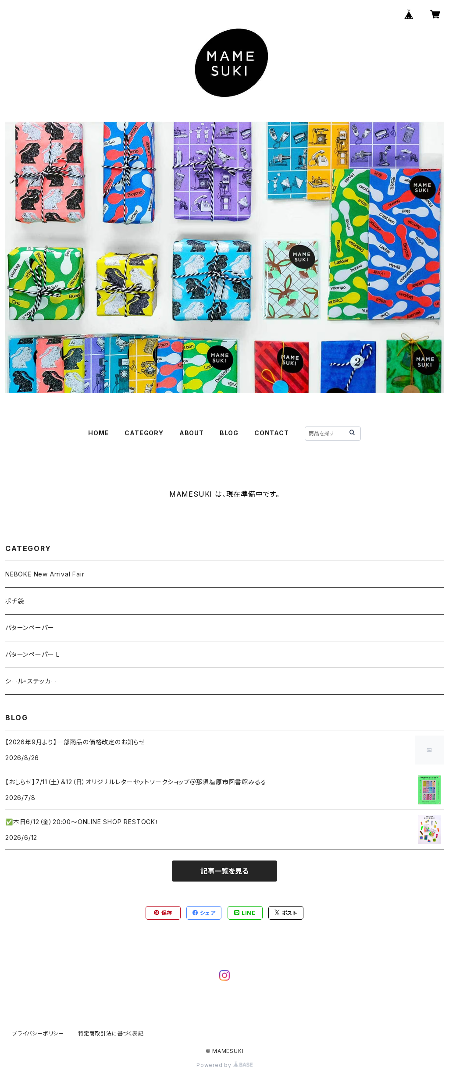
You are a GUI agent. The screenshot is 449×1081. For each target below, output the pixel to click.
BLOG (229, 433)
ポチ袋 (14, 601)
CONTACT (271, 433)
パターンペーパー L (32, 654)
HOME (98, 433)
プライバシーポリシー (38, 1033)
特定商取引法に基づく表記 (111, 1033)
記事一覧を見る (224, 871)
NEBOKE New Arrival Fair (44, 574)
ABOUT (191, 433)
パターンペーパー (29, 627)
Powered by (214, 1065)
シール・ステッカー (31, 681)
